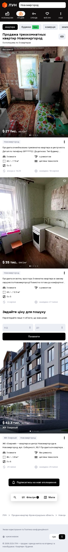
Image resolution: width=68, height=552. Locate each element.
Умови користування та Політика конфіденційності (25, 529)
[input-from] (18, 327)
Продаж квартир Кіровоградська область (33, 515)
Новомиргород (11, 142)
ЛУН (5, 515)
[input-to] (50, 327)
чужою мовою (12, 536)
